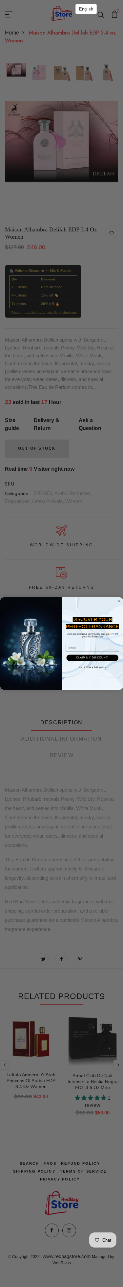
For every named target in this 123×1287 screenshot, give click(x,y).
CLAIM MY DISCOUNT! (92, 657)
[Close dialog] (119, 601)
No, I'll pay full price (92, 667)
